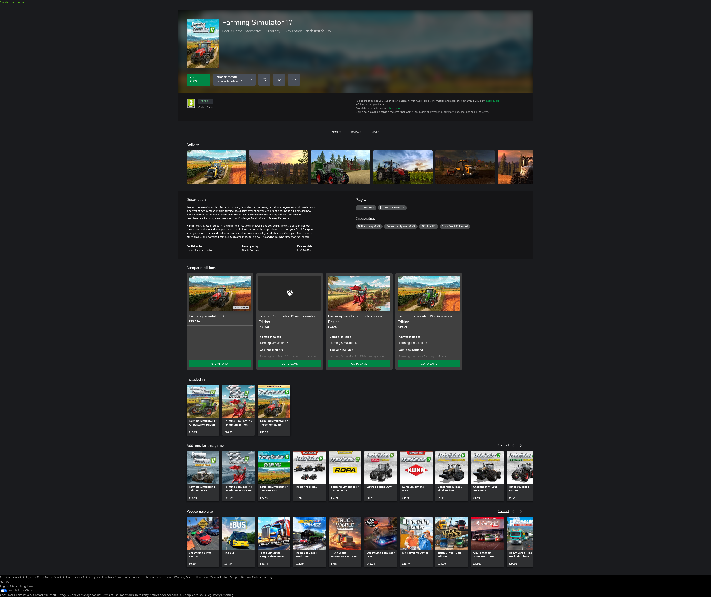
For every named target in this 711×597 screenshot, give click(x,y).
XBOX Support (92, 577)
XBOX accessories (71, 577)
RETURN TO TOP (220, 363)
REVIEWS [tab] (356, 132)
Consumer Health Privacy (16, 595)
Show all (503, 445)
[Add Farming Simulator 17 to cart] (279, 80)
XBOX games (28, 577)
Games (4, 581)
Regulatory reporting (219, 595)
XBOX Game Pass (48, 577)
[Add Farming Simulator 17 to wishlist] (264, 80)
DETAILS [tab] (336, 132)
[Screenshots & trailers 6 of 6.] (527, 167)
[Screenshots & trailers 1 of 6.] (216, 167)
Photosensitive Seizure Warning (164, 577)
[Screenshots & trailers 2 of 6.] (278, 167)
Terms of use (110, 595)
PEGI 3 (204, 101)
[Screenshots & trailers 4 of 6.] (403, 167)
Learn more (492, 100)
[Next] (520, 145)
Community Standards (129, 577)
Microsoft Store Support (225, 577)
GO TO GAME (290, 363)
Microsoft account (197, 577)
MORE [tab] (375, 132)
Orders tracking (262, 577)
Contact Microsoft (44, 595)
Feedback (108, 577)
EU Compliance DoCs (192, 595)
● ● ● (294, 79)
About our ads (169, 595)
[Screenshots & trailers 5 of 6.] (465, 167)
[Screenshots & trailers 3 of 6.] (340, 167)
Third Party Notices (147, 595)
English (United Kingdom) (16, 586)
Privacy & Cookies (68, 595)
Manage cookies (91, 595)
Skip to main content (13, 2)
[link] (203, 410)
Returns (246, 577)
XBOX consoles (9, 577)
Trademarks (126, 595)
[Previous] (513, 145)
